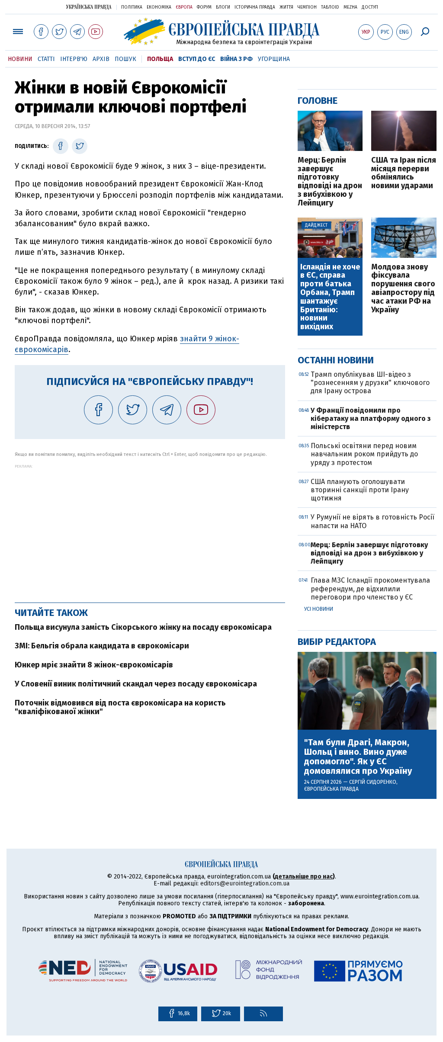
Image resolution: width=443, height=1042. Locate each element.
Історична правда (254, 7)
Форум (204, 7)
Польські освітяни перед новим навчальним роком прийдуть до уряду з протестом (364, 454)
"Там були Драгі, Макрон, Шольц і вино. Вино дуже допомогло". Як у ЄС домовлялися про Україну (358, 756)
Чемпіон (307, 7)
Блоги (223, 7)
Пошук (125, 59)
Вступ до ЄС (196, 59)
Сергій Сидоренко (372, 782)
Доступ (370, 7)
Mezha (350, 7)
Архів (101, 59)
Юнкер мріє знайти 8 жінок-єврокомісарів (94, 665)
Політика (131, 7)
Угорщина (274, 59)
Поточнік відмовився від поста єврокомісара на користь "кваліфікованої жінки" (120, 707)
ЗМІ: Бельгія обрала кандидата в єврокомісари (102, 646)
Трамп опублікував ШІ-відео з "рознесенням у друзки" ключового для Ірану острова (370, 382)
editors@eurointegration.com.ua (244, 883)
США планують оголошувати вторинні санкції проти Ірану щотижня (360, 490)
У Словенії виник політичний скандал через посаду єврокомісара (136, 684)
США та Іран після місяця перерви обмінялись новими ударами (403, 173)
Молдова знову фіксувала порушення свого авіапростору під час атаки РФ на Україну (403, 288)
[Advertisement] (150, 529)
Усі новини (318, 609)
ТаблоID (330, 7)
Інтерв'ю (73, 59)
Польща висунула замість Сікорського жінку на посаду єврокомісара (143, 627)
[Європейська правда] (221, 31)
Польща (160, 59)
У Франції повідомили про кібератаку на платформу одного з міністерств (371, 418)
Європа (184, 7)
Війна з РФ (236, 59)
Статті (46, 59)
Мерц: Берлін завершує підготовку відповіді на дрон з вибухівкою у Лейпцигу (330, 182)
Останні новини (336, 360)
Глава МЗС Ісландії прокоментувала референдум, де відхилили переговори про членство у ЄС (370, 588)
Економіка (159, 7)
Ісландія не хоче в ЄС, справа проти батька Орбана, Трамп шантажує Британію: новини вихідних (330, 297)
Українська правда (88, 6)
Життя (286, 7)
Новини (20, 59)
